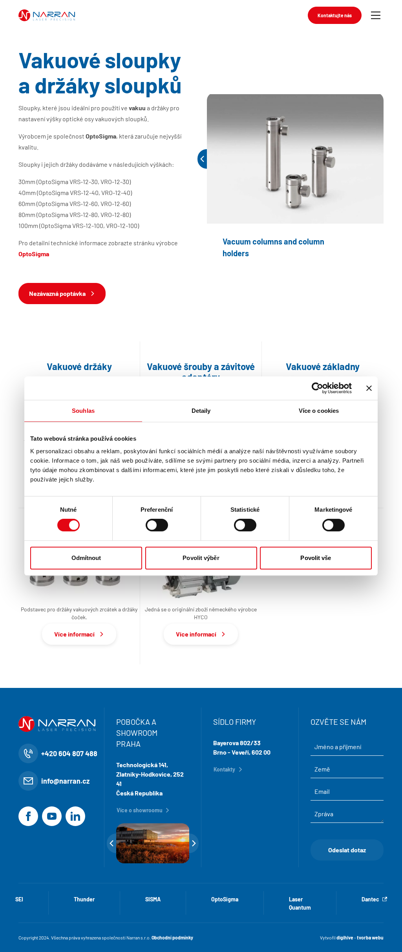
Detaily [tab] (201, 410)
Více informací (74, 634)
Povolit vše (315, 557)
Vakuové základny (323, 366)
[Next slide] (194, 843)
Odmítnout (86, 557)
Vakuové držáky (79, 366)
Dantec (370, 899)
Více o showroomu (140, 810)
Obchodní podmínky (172, 937)
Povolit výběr (201, 557)
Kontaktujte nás (335, 15)
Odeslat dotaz (347, 850)
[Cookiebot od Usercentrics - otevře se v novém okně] (317, 388)
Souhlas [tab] (83, 410)
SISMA (153, 899)
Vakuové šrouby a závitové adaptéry (201, 372)
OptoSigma (224, 899)
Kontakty (224, 769)
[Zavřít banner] (369, 388)
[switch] (157, 525)
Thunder (84, 899)
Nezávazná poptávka (57, 293)
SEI (19, 899)
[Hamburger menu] (375, 15)
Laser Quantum (300, 903)
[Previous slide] (202, 159)
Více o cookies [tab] (319, 410)
